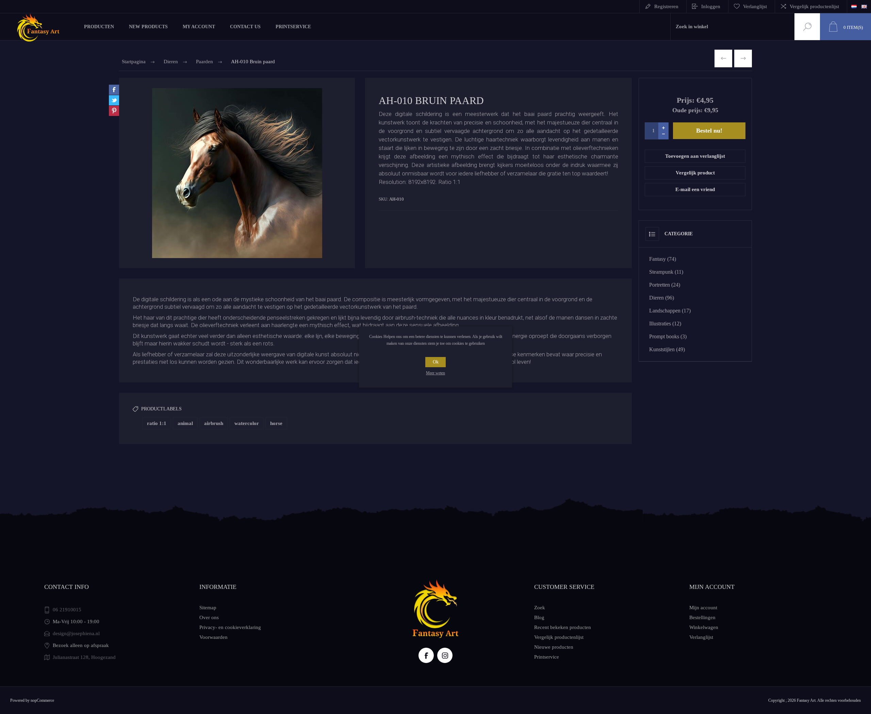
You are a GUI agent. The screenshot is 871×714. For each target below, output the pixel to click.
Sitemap (207, 607)
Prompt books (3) (668, 336)
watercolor (246, 423)
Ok (436, 361)
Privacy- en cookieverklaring (230, 627)
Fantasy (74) (662, 259)
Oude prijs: (687, 110)
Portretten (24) (664, 285)
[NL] (854, 6)
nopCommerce (42, 700)
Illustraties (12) (665, 323)
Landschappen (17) (670, 310)
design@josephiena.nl (76, 633)
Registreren (666, 6)
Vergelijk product (695, 172)
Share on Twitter (114, 100)
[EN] (864, 6)
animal (185, 423)
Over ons (209, 617)
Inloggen (710, 6)
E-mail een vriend (695, 189)
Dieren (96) (661, 298)
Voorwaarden (213, 637)
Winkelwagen (703, 627)
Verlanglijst (701, 637)
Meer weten (435, 373)
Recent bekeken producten (562, 627)
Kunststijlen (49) (667, 349)
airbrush (213, 423)
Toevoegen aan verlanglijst (695, 156)
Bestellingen (702, 617)
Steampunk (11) (666, 272)
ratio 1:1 (156, 423)
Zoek (806, 26)
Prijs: (685, 100)
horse (276, 423)
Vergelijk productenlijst (814, 6)
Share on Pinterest (114, 111)
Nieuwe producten (553, 647)
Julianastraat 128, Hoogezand (84, 657)
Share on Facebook (114, 90)
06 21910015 (67, 609)
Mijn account (703, 607)
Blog (539, 617)
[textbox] (732, 26)
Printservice (546, 657)
